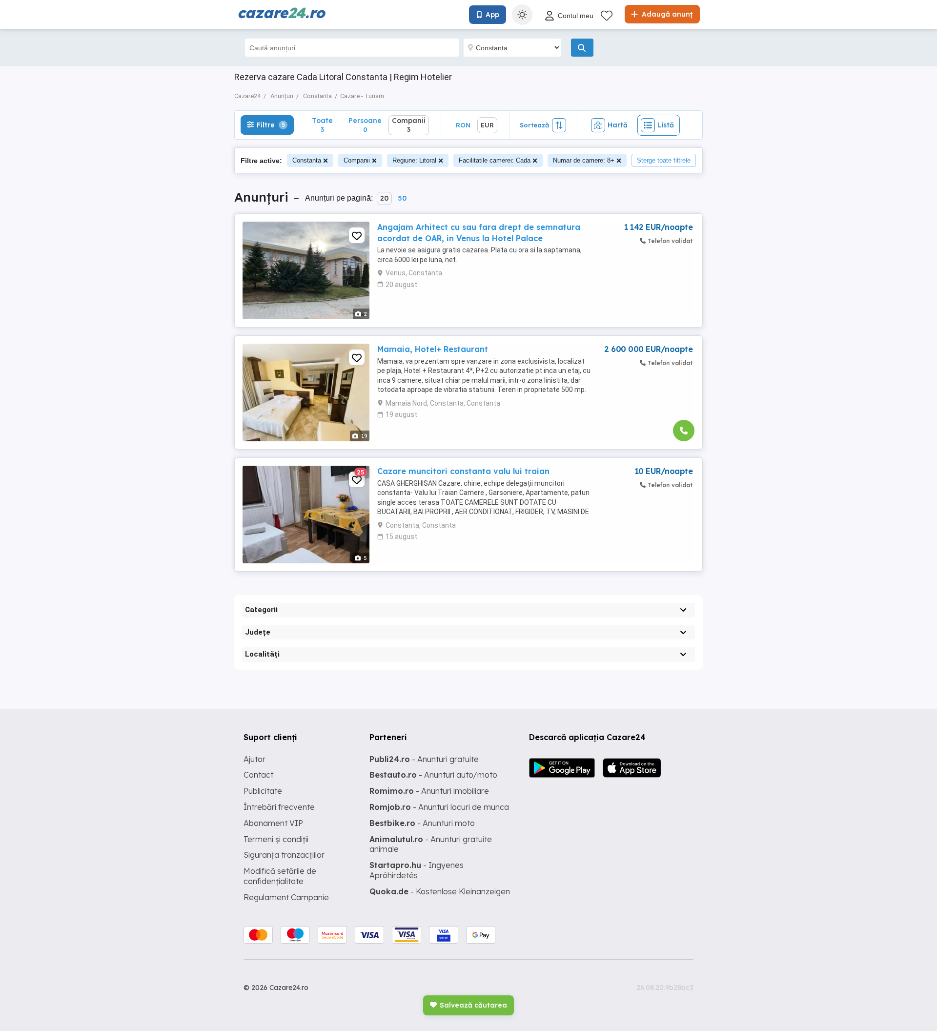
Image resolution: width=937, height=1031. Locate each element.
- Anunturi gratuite (424, 759)
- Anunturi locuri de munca (439, 807)
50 (402, 198)
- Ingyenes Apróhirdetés (416, 870)
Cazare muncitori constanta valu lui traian (463, 471)
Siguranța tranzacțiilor (284, 855)
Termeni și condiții (276, 839)
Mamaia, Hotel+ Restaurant (432, 349)
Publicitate (263, 791)
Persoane (365, 124)
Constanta (306, 160)
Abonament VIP (273, 823)
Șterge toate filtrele (664, 160)
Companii (357, 160)
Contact (258, 775)
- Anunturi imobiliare (429, 791)
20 (384, 198)
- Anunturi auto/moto (433, 775)
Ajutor (254, 759)
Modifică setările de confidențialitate (280, 876)
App (492, 14)
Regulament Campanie (286, 897)
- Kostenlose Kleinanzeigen (439, 891)
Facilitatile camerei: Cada (494, 160)
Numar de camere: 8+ (583, 160)
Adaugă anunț (666, 14)
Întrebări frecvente (279, 807)
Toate (322, 124)
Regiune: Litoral (414, 160)
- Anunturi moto (422, 823)
